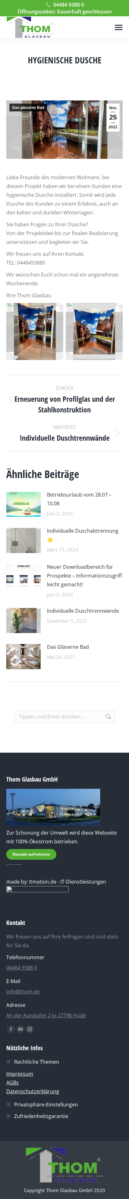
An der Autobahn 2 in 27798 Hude (46, 1015)
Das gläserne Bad (28, 107)
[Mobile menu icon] (119, 27)
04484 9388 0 (68, 4)
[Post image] (23, 504)
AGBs (12, 1082)
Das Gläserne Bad (68, 646)
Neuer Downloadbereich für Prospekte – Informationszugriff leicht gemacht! (84, 575)
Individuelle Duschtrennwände (83, 610)
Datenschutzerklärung (32, 1091)
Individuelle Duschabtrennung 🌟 (82, 535)
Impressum (19, 1073)
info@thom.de (23, 991)
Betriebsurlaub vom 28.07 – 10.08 (79, 499)
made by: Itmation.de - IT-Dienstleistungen (56, 881)
